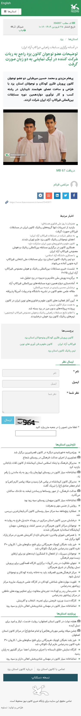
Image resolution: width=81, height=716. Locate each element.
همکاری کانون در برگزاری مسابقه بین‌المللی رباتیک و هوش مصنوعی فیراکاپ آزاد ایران (45, 249)
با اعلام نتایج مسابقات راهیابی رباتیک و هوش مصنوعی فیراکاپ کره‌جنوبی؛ (39, 312)
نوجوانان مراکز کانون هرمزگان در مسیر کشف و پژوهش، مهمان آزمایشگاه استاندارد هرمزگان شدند (44, 528)
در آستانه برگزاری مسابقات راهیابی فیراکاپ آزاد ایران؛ (49, 47)
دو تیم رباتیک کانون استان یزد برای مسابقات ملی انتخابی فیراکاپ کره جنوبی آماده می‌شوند (42, 261)
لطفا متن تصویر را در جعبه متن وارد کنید (57, 427)
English (6, 3)
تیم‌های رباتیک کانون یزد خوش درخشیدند (53, 316)
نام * (76, 371)
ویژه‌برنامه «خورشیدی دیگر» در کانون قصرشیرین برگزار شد (45, 452)
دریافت (65, 170)
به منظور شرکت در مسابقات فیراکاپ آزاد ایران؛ (52, 235)
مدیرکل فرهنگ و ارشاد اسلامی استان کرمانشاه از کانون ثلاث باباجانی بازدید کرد (41, 465)
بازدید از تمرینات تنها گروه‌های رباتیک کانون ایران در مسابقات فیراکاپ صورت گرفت (44, 229)
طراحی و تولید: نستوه (12, 707)
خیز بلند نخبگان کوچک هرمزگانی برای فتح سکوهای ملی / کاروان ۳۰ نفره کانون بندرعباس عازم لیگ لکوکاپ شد (42, 546)
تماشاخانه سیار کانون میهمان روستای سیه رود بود (50, 500)
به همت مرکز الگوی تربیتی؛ (62, 304)
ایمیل (75, 382)
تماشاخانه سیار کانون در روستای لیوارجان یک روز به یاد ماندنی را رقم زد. (42, 474)
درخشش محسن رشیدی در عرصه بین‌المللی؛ (54, 287)
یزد (61, 39)
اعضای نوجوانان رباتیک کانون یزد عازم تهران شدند (48, 239)
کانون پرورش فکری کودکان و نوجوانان (54, 8)
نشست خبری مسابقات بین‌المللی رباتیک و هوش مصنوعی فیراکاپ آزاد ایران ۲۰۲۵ (41, 271)
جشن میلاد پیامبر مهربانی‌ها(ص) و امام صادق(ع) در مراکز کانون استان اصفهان (41, 633)
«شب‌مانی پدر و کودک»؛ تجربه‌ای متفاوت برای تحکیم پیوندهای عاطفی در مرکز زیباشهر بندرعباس (41, 593)
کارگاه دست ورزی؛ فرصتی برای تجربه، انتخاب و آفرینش (46, 601)
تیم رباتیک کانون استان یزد (62, 351)
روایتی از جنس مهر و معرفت (61, 506)
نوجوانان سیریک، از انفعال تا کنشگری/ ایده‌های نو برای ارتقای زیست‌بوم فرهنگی (45, 556)
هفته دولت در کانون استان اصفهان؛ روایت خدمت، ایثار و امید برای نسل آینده (42, 623)
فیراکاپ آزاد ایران (67, 344)
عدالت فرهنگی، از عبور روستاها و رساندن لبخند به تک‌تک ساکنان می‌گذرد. (43, 493)
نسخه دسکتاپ (40, 677)
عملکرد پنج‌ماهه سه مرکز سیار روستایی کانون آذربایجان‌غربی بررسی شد (42, 513)
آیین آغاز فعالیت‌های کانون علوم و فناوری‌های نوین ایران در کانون (40, 301)
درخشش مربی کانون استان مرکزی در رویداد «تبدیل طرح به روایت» (40, 520)
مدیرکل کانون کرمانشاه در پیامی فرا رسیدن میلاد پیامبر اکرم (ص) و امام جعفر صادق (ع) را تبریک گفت (43, 484)
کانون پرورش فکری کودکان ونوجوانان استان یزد (49, 338)
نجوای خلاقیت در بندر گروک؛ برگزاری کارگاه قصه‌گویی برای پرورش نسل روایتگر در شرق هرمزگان (43, 565)
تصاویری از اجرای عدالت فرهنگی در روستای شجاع (49, 458)
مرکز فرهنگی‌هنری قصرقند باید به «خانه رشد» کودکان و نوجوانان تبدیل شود (43, 574)
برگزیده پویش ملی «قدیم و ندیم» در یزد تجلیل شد (47, 278)
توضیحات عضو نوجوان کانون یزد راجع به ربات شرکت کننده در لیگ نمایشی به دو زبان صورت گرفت (41, 59)
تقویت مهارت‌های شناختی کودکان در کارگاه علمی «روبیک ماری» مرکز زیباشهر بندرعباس (41, 584)
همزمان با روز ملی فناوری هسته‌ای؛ (58, 223)
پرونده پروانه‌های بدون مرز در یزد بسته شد (52, 308)
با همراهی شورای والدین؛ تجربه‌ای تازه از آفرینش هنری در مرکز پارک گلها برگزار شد (41, 537)
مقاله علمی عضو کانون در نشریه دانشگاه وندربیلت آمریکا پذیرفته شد (42, 293)
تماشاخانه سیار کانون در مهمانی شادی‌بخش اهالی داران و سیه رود (41, 606)
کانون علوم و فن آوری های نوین (36, 344)
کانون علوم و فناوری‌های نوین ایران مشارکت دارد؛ (51, 243)
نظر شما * (73, 393)
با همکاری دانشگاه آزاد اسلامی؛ (60, 255)
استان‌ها (11, 11)
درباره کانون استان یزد (19, 669)
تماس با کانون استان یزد (51, 669)
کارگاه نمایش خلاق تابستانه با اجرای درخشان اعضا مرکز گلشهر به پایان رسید (41, 652)
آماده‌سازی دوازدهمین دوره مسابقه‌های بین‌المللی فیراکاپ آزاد (42, 283)
